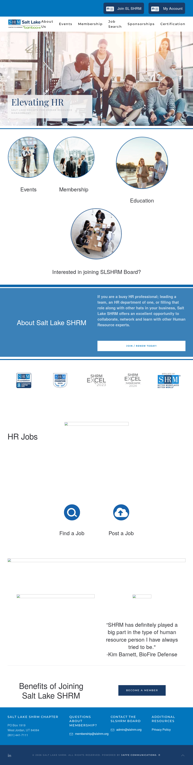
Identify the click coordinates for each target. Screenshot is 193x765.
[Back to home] (24, 24)
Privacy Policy (161, 729)
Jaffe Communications (139, 755)
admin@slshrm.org (129, 729)
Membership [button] (90, 24)
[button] (182, 755)
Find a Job (71, 533)
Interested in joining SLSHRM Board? (96, 271)
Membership (73, 189)
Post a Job (121, 533)
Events (28, 189)
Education (142, 200)
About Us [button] (47, 24)
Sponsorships (141, 24)
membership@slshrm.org (92, 733)
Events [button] (65, 24)
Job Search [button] (115, 24)
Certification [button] (172, 24)
